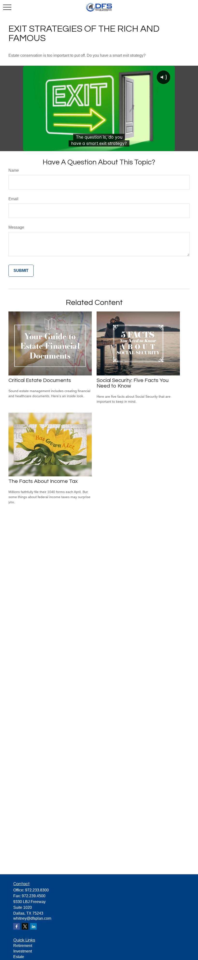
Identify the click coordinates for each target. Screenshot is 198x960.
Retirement (22, 946)
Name (13, 170)
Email (13, 199)
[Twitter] (25, 926)
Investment (22, 951)
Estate (18, 957)
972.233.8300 (37, 890)
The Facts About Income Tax (43, 481)
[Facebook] (16, 926)
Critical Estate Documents (39, 380)
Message (16, 227)
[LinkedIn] (33, 926)
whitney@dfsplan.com (32, 918)
